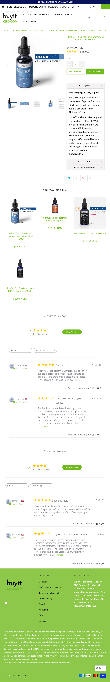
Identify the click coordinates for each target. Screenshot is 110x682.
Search (42, 604)
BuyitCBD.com (19, 675)
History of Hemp (49, 14)
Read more (43, 426)
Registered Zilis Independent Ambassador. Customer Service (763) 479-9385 (40, 7)
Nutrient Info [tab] (84, 162)
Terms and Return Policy (50, 593)
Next (101, 30)
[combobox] (20, 350)
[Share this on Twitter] (69, 178)
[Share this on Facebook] (76, 178)
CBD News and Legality (50, 587)
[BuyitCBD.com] (10, 18)
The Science (30, 21)
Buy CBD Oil (30, 14)
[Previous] (8, 64)
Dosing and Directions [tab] (85, 167)
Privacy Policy (45, 598)
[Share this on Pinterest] (83, 178)
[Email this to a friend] (90, 178)
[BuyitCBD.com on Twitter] (3, 7)
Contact (43, 581)
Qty (68, 58)
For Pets (66, 14)
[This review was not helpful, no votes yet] (98, 388)
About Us (43, 609)
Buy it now (95, 71)
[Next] (61, 64)
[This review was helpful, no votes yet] (93, 388)
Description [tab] (84, 86)
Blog (41, 615)
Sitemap (43, 621)
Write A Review (72, 332)
